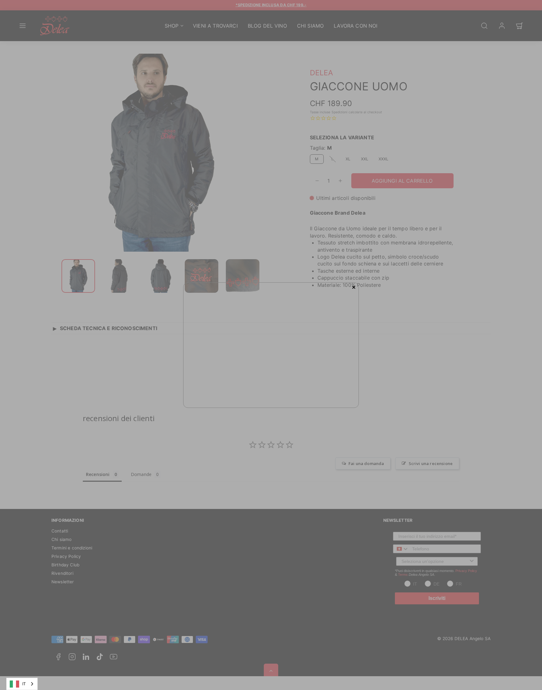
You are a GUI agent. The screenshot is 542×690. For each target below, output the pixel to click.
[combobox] (22, 684)
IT (24, 683)
